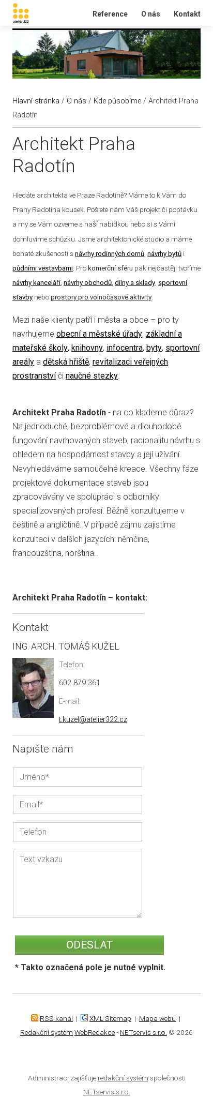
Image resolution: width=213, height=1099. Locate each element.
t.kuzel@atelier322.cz (93, 719)
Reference (110, 14)
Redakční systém (46, 1032)
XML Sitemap (110, 1018)
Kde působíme (117, 101)
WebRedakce (94, 1032)
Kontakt (187, 14)
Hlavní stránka (35, 101)
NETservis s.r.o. (143, 1032)
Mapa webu (157, 1018)
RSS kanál (56, 1018)
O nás (150, 14)
